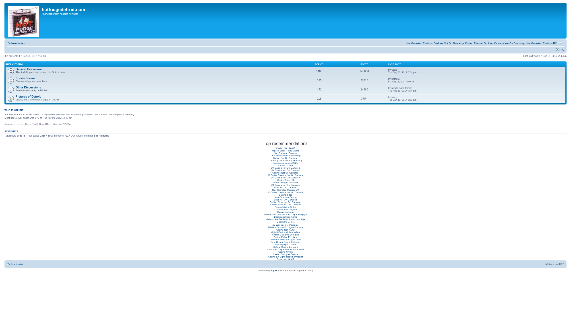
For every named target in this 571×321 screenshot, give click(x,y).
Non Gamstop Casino (286, 197)
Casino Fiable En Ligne (285, 237)
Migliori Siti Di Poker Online (285, 150)
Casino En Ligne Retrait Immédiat (285, 257)
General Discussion (29, 69)
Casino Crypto (285, 252)
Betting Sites (285, 195)
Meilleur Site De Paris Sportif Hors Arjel (285, 219)
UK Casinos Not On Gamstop (286, 155)
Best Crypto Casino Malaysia (285, 242)
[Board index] (24, 20)
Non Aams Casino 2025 (285, 163)
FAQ (561, 49)
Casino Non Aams (285, 230)
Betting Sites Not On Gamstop (285, 202)
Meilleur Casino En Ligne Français (285, 227)
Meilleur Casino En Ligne (285, 247)
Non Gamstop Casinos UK (541, 43)
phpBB (274, 270)
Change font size (561, 43)
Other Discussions (28, 87)
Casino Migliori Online (286, 207)
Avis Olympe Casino (285, 244)
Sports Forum (25, 78)
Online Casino (285, 165)
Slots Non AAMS (285, 259)
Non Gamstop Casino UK (285, 182)
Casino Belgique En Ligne (285, 234)
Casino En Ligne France (285, 254)
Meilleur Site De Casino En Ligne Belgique (285, 214)
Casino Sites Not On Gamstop (285, 204)
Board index (17, 43)
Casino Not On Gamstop (285, 158)
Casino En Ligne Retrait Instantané (285, 249)
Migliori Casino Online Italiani (285, 232)
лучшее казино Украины (285, 225)
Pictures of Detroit (28, 96)
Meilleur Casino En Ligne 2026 (285, 239)
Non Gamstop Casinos (419, 43)
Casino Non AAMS (285, 148)
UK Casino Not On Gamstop (285, 168)
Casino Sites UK (285, 180)
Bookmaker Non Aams (285, 217)
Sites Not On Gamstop (285, 187)
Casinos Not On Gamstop (509, 43)
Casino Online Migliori (286, 209)
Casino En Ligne (285, 212)
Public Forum (14, 64)
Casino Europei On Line (479, 43)
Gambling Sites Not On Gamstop (285, 160)
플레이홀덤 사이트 (285, 222)
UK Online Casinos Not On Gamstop (285, 175)
